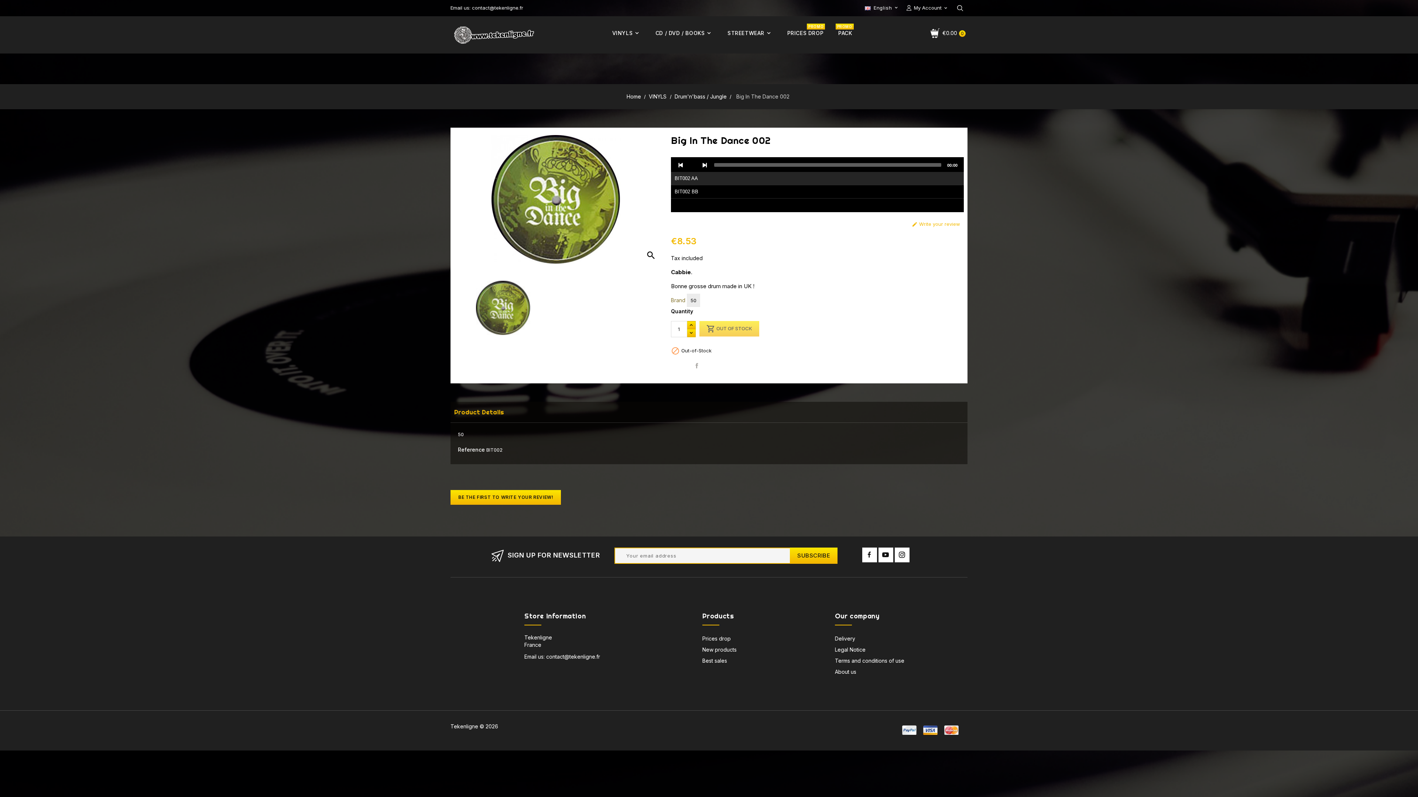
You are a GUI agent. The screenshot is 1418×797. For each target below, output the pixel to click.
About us (845, 672)
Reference (471, 449)
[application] (817, 185)
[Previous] (681, 165)
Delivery (845, 638)
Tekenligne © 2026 (474, 726)
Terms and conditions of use (869, 661)
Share (697, 366)
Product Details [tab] (479, 412)
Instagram (902, 555)
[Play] (692, 165)
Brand (678, 300)
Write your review (936, 224)
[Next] (704, 165)
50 (693, 300)
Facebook (869, 555)
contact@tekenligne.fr (573, 656)
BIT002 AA (686, 178)
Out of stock (729, 328)
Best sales (714, 661)
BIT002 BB (686, 191)
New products (719, 649)
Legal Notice (850, 649)
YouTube (885, 555)
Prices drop (716, 638)
